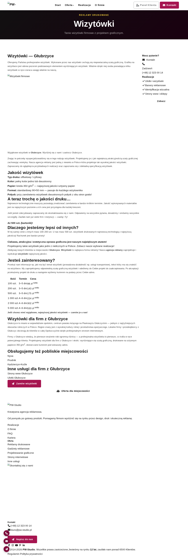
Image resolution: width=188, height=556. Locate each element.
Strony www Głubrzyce (20, 373)
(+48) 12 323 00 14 (152, 72)
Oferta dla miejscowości (75, 391)
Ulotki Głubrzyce (17, 377)
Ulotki (106, 15)
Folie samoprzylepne (77, 48)
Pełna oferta (43, 55)
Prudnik (12, 360)
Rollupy (77, 39)
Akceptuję (153, 550)
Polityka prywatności (31, 554)
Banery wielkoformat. (106, 23)
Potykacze (106, 55)
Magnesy (77, 55)
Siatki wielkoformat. (77, 32)
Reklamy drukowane (19, 444)
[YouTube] (16, 545)
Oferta (68, 5)
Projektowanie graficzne (21, 453)
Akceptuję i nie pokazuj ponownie (164, 544)
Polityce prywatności (155, 538)
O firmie (100, 5)
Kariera (11, 437)
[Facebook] (9, 545)
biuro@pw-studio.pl (21, 530)
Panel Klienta (148, 5)
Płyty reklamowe (106, 47)
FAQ (10, 433)
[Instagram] (12, 545)
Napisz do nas (24, 539)
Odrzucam (172, 550)
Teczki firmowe (106, 39)
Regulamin (13, 554)
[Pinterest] (20, 545)
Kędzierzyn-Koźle (17, 364)
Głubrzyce (77, 152)
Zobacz (161, 101)
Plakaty (77, 22)
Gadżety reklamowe (19, 448)
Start (58, 5)
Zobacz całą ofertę (138, 56)
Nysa (10, 356)
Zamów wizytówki (26, 383)
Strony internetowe (18, 457)
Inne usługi (14, 461)
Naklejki (106, 32)
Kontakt (171, 5)
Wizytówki (77, 15)
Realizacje (84, 5)
